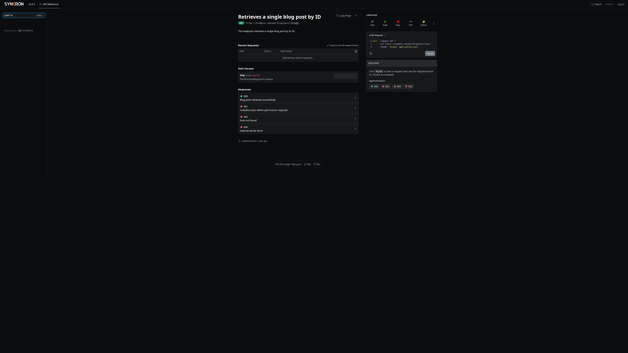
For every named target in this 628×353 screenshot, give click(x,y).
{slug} (295, 23)
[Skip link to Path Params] (236, 68)
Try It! (430, 53)
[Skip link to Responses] (236, 90)
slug (242, 75)
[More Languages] (433, 23)
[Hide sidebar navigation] (46, 93)
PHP (411, 25)
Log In (621, 4)
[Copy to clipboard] (302, 23)
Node (385, 25)
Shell (372, 25)
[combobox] (345, 76)
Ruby (398, 25)
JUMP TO (23, 15)
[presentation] (404, 44)
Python (423, 25)
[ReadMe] (25, 30)
